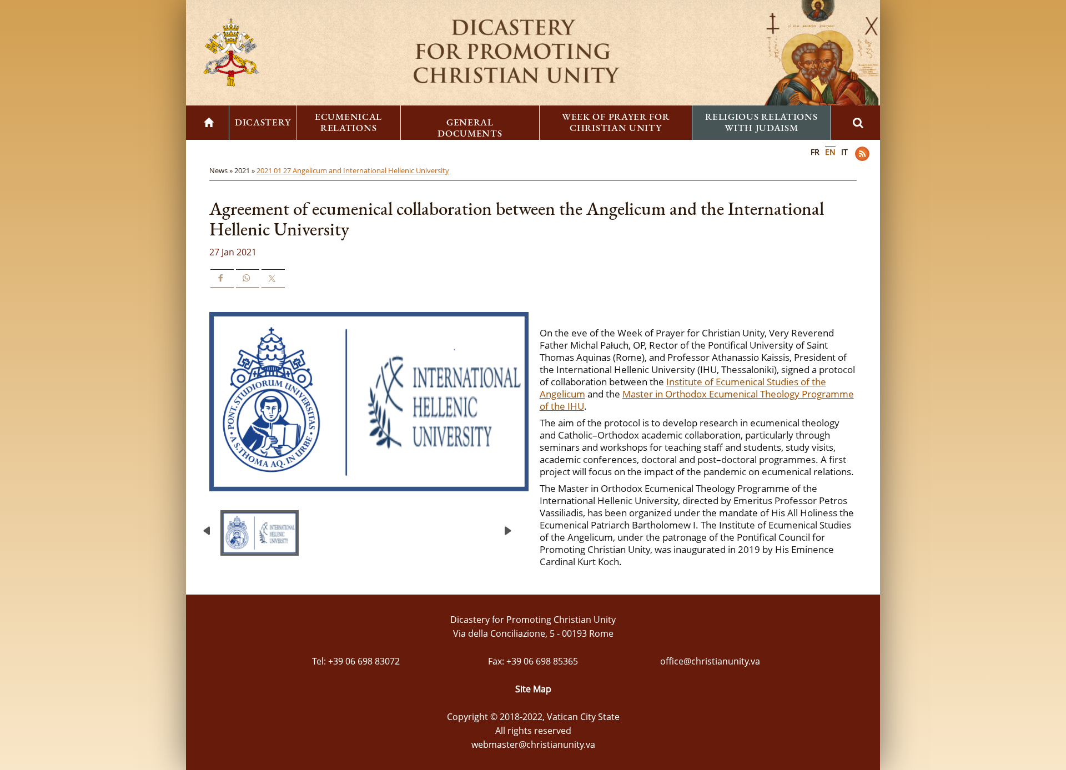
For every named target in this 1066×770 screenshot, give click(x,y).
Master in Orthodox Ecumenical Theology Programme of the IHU (697, 399)
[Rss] (862, 154)
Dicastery (262, 122)
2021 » (245, 170)
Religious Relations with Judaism (761, 122)
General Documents (470, 127)
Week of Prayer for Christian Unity (616, 122)
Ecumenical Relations (348, 122)
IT (844, 152)
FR (815, 152)
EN (830, 152)
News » (221, 170)
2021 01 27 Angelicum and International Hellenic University (353, 170)
